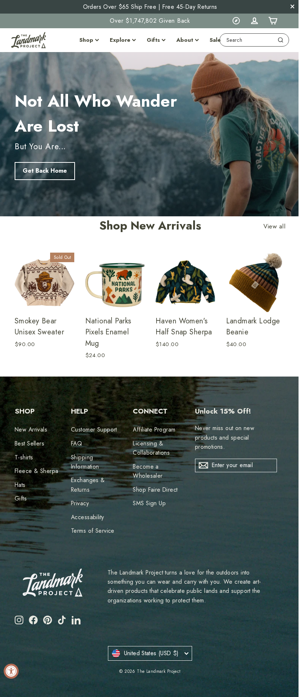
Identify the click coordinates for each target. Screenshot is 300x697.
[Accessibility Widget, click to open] (11, 671)
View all (274, 226)
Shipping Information (85, 462)
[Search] (280, 40)
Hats (20, 485)
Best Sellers (29, 443)
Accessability (87, 517)
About (184, 40)
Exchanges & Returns (88, 485)
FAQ (76, 443)
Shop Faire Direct (155, 489)
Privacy (80, 503)
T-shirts (24, 457)
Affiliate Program (154, 429)
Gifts (153, 40)
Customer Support (94, 429)
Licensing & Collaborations (151, 448)
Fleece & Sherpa (36, 471)
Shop (86, 40)
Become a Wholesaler (147, 471)
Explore (120, 40)
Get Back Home (45, 170)
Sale (215, 40)
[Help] (235, 21)
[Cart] (272, 21)
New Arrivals (31, 429)
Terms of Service (93, 531)
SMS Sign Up (149, 503)
